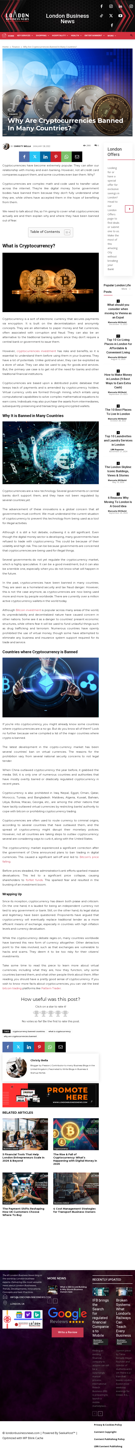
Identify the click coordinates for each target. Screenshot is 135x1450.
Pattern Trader (51, 988)
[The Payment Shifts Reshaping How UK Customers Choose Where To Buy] (25, 1188)
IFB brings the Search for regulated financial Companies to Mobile (100, 1318)
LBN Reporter (117, 449)
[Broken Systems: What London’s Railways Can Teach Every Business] (124, 1292)
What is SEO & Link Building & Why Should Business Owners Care (73, 1289)
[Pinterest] (56, 156)
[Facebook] (101, 6)
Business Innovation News (98, 1342)
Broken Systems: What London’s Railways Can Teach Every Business (123, 1318)
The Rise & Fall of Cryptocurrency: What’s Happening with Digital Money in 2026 (75, 1159)
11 (118, 336)
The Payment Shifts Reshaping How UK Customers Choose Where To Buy (23, 1212)
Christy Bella (22, 146)
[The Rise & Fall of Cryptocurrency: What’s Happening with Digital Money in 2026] (76, 1134)
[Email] (77, 156)
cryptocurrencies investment (36, 351)
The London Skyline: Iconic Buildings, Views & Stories (118, 471)
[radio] (36, 1014)
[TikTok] (101, 16)
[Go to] (129, 208)
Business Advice (11, 1148)
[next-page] (55, 1301)
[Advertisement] (45, 1239)
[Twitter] (111, 16)
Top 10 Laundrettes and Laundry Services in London (118, 440)
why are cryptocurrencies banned (20, 1036)
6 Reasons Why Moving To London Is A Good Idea (118, 502)
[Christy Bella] (6, 146)
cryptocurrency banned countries (29, 1031)
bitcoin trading (12, 988)
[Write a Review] (67, 1315)
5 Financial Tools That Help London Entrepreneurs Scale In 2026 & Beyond (23, 1157)
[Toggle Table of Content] (65, 232)
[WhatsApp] (66, 156)
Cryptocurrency (61, 1148)
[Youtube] (120, 16)
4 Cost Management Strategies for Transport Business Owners (74, 1210)
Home (5, 46)
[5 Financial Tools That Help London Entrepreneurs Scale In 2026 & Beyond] (25, 1134)
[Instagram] (111, 6)
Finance (16, 46)
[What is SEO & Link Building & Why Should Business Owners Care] (52, 1289)
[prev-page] (49, 1301)
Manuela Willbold (117, 322)
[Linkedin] (120, 6)
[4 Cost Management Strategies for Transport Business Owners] (76, 1188)
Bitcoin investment (28, 610)
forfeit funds (34, 880)
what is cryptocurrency (60, 1031)
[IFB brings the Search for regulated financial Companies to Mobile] (100, 1292)
